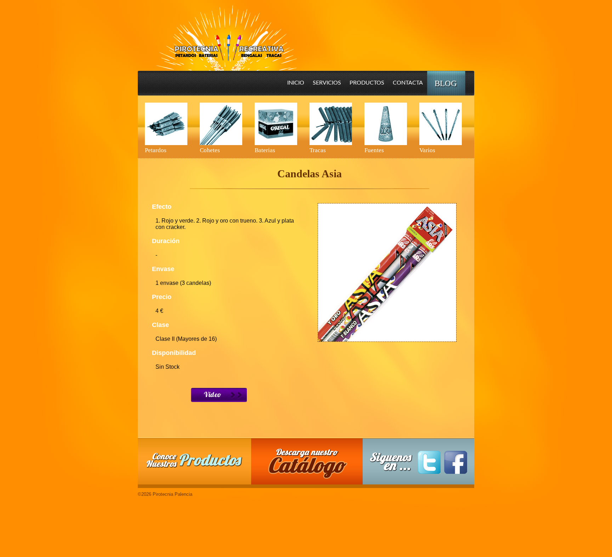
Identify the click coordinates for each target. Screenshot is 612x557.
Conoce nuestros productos (194, 460)
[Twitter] (429, 462)
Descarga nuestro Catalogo (310, 465)
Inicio (295, 83)
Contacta (408, 83)
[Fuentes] (385, 124)
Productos (367, 83)
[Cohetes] (221, 124)
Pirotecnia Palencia (226, 33)
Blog (446, 83)
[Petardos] (166, 124)
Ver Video (219, 395)
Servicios (327, 83)
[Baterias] (276, 124)
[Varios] (440, 124)
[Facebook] (455, 462)
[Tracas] (331, 124)
